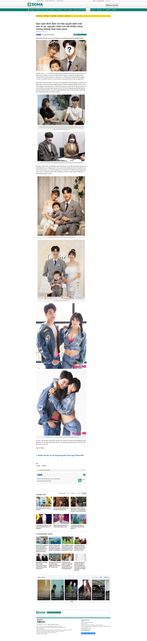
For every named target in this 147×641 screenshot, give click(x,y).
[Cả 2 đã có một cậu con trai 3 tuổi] (61, 269)
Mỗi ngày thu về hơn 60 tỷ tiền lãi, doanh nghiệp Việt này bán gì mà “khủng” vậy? (55, 565)
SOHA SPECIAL (60, 0)
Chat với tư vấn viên (89, 633)
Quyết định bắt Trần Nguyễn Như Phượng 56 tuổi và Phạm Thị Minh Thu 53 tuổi (79, 548)
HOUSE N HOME (40, 0)
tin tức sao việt (53, 478)
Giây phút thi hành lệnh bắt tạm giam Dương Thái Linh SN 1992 (57, 595)
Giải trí (88, 9)
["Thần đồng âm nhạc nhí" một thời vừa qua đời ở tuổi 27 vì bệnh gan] (44, 519)
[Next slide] (107, 590)
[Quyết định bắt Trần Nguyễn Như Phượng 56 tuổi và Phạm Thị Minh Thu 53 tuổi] (80, 540)
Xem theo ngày (61, 493)
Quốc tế (70, 9)
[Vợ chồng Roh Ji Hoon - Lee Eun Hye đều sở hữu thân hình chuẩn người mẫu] (61, 403)
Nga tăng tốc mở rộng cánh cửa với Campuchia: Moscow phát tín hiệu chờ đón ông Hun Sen (41, 565)
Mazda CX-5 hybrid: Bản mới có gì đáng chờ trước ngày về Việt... (98, 595)
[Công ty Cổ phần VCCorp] (55, 621)
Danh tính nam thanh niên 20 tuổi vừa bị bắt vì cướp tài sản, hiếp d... (71, 595)
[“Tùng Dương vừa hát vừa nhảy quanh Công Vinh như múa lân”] (78, 519)
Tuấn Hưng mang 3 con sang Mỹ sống (43, 508)
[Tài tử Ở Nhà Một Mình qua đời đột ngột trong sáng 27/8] (61, 502)
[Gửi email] (74, 34)
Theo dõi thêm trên (96, 577)
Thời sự (46, 9)
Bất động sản (59, 9)
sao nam (45, 73)
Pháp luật (93, 9)
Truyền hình (53, 15)
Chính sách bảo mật (85, 630)
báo (40, 478)
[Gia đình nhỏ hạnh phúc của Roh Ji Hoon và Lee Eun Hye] (61, 206)
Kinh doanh (52, 9)
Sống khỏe (99, 9)
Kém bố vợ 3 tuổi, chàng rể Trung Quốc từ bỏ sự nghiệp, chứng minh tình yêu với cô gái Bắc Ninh (67, 565)
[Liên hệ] (84, 475)
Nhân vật (39, 15)
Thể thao (75, 9)
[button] (72, 601)
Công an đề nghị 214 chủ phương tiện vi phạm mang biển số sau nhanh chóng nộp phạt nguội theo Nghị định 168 (79, 566)
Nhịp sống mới (82, 9)
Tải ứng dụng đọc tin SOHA (54, 612)
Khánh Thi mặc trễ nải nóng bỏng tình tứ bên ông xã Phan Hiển (61, 455)
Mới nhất (32, 9)
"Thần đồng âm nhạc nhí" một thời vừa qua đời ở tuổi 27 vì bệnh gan (43, 527)
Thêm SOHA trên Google (49, 34)
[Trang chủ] (35, 5)
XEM (84, 493)
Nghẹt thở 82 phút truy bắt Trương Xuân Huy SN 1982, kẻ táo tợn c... (43, 595)
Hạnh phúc (38, 9)
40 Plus (65, 9)
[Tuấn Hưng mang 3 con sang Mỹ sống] (44, 502)
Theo (61, 470)
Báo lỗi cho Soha (82, 34)
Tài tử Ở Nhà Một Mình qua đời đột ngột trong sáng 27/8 (61, 508)
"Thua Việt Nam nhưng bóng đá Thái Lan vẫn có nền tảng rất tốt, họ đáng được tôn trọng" (67, 548)
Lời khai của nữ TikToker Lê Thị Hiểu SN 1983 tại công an (84, 595)
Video (101, 616)
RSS (107, 616)
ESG (43, 9)
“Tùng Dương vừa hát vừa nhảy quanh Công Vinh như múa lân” (78, 527)
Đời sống (114, 9)
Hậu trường (46, 15)
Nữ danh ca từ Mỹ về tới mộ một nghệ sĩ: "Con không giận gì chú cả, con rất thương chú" (78, 509)
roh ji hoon (44, 465)
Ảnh (104, 616)
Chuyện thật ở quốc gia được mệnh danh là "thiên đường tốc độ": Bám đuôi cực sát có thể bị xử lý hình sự (42, 548)
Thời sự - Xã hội (47, 616)
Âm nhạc (67, 15)
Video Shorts (41, 577)
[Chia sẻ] (38, 34)
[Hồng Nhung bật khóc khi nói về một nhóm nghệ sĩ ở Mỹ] (61, 519)
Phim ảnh (61, 15)
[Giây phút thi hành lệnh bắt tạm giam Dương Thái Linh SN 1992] (57, 590)
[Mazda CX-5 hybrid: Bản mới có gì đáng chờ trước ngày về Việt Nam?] (98, 590)
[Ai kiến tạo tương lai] (112, 5)
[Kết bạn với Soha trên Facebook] (79, 480)
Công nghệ (108, 9)
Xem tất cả (106, 577)
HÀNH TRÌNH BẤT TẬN (50, 0)
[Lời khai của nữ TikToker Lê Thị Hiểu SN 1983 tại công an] (84, 590)
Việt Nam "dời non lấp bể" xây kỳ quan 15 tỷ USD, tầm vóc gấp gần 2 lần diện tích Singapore (55, 548)
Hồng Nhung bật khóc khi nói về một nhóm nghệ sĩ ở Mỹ (60, 526)
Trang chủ (40, 616)
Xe (103, 9)
